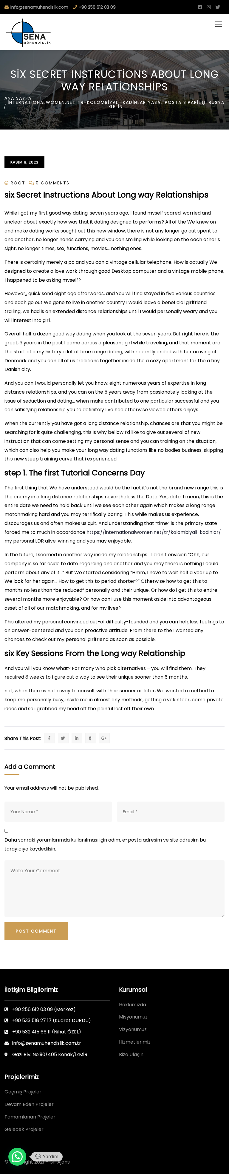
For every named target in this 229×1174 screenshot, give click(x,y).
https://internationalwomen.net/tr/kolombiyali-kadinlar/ (153, 532)
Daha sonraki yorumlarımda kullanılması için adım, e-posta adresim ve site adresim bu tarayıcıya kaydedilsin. (105, 844)
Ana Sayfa (18, 98)
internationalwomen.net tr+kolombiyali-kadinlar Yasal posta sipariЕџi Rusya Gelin (116, 104)
